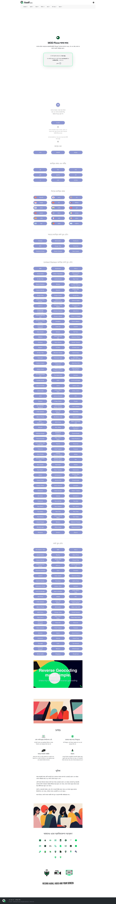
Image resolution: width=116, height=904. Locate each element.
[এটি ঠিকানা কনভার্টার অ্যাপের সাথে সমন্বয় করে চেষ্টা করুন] (58, 674)
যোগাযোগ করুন (31, 901)
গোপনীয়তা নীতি (55, 60)
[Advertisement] (58, 21)
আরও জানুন (63, 55)
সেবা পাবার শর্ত (64, 58)
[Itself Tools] (58, 877)
